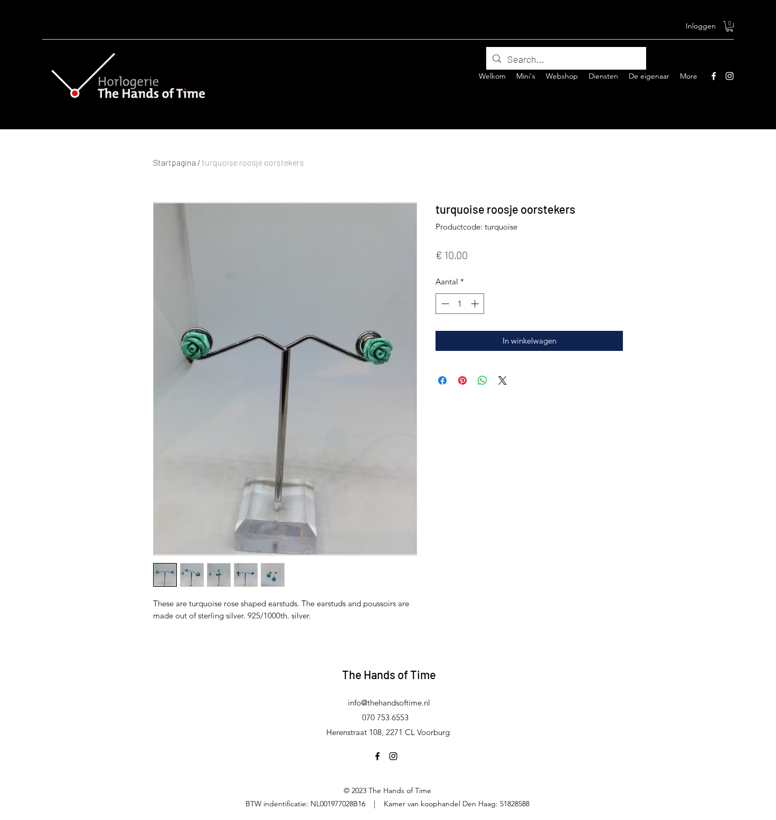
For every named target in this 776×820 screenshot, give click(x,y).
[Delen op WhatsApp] (482, 380)
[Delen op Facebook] (442, 380)
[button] (729, 26)
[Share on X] (502, 380)
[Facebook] (713, 76)
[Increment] (476, 303)
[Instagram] (729, 76)
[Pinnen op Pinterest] (462, 380)
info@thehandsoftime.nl (389, 703)
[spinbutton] (460, 303)
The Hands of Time (389, 674)
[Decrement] (444, 303)
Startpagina (174, 162)
